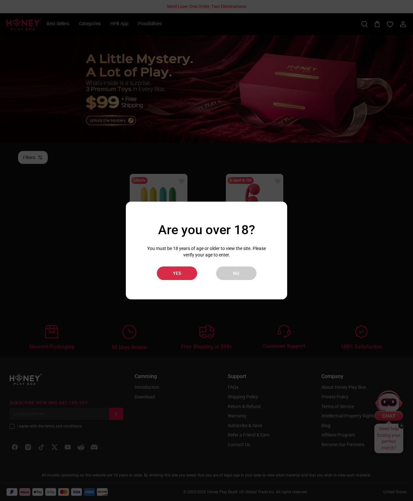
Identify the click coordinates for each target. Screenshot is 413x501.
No (236, 273)
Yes (177, 273)
